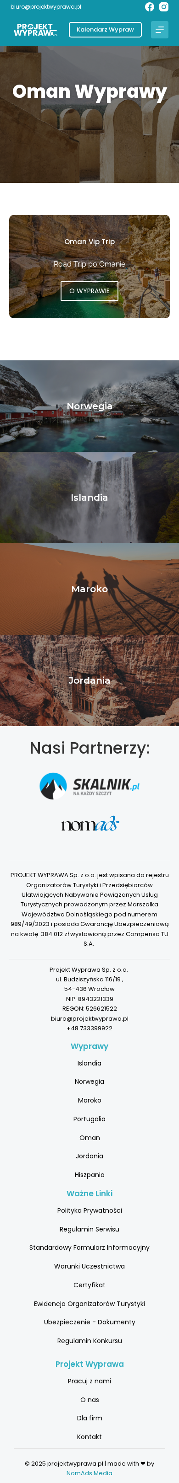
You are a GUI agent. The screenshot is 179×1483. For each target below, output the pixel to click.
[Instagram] (163, 6)
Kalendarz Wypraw (105, 29)
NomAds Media (89, 1473)
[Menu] (159, 29)
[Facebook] (149, 6)
